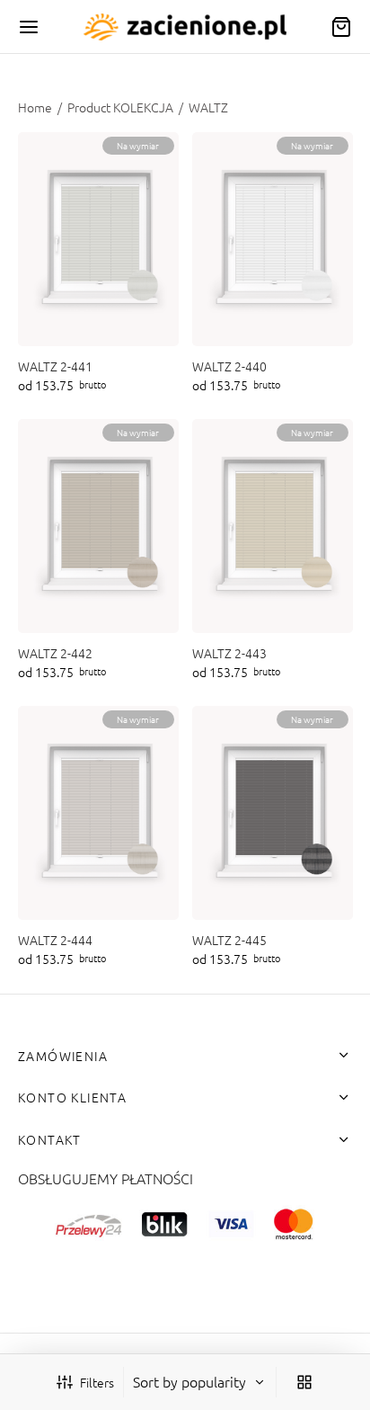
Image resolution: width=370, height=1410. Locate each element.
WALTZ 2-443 (229, 653)
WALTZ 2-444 (55, 940)
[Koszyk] (341, 27)
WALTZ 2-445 (229, 940)
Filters (97, 1382)
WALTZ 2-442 (55, 653)
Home (35, 107)
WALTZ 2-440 (229, 366)
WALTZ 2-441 (55, 366)
